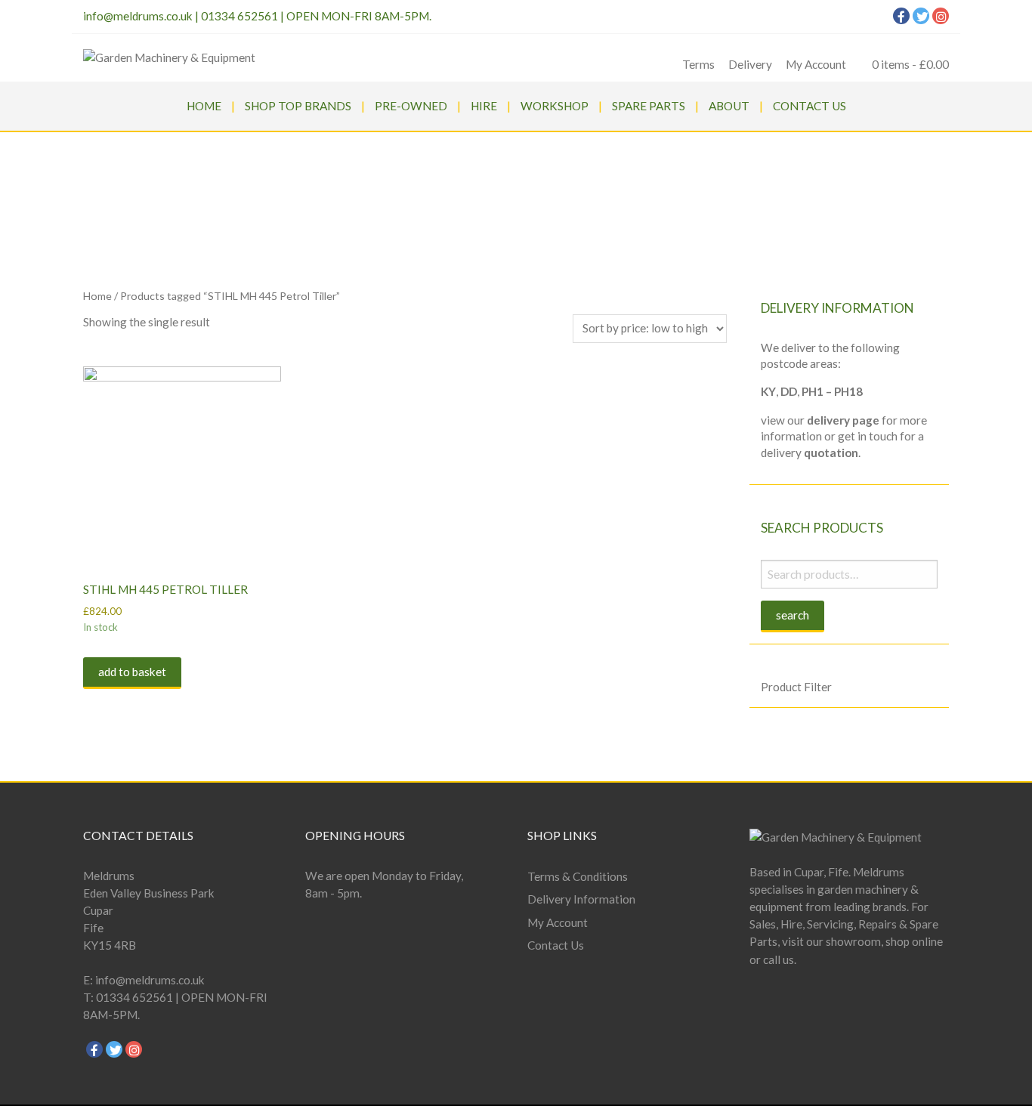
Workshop (555, 106)
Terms (698, 64)
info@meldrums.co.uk (138, 16)
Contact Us (809, 106)
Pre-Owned (411, 106)
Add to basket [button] (132, 671)
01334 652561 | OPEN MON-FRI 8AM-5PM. (316, 16)
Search (792, 615)
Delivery (750, 64)
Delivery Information (581, 899)
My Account (816, 64)
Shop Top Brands (298, 106)
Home (204, 106)
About (729, 106)
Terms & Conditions (577, 876)
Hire (484, 106)
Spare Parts (648, 106)
